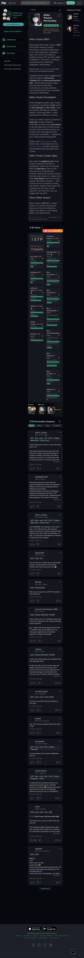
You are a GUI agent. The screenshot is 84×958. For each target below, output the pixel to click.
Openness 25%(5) (52, 360)
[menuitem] (13, 40)
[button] (53, 316)
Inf (41, 246)
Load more (44, 888)
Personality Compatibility (12, 69)
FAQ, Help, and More (62, 935)
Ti (32, 249)
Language (59, 3)
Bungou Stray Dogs (51, 25)
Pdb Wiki (7, 61)
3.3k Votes (35, 227)
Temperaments (52, 252)
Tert (38, 246)
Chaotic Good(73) (52, 394)
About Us (18, 935)
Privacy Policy (54, 938)
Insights (35, 935)
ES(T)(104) (33, 326)
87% (38, 236)
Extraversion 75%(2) (52, 283)
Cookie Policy (42, 938)
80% (32, 236)
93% (41, 236)
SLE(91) (32, 338)
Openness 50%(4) (52, 364)
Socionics (33, 334)
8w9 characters (46, 141)
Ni (38, 249)
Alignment (50, 389)
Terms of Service (30, 938)
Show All (57, 409)
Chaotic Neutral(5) (52, 397)
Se (35, 249)
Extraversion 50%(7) (52, 279)
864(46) (32, 314)
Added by (56, 217)
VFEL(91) (49, 241)
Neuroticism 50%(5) (52, 297)
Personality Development (12, 65)
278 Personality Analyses (42, 421)
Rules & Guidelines (46, 935)
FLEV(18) (49, 244)
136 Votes (55, 238)
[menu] (13, 46)
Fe (41, 249)
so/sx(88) (33, 298)
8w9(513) (33, 277)
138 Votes (39, 324)
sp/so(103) (33, 295)
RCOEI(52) (50, 378)
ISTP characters (46, 69)
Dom (32, 246)
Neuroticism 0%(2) (52, 301)
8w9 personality (36, 146)
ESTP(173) (33, 265)
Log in (79, 3)
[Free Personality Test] (13, 18)
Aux (35, 246)
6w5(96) (32, 280)
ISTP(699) (33, 261)
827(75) (32, 310)
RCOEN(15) (50, 382)
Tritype (32, 306)
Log (33, 217)
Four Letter (34, 256)
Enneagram (34, 272)
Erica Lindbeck (41, 412)
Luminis (59, 217)
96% (35, 236)
